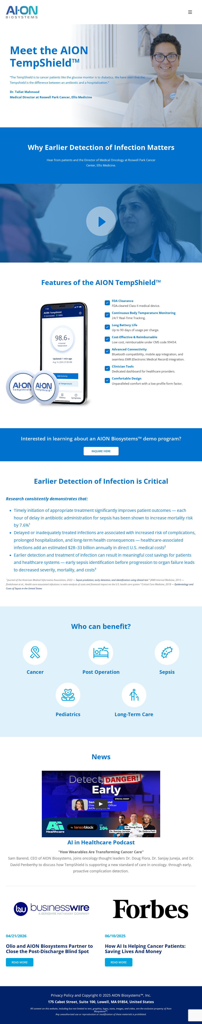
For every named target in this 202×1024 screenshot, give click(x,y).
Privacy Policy (62, 995)
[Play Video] (101, 804)
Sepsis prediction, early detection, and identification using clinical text (112, 580)
